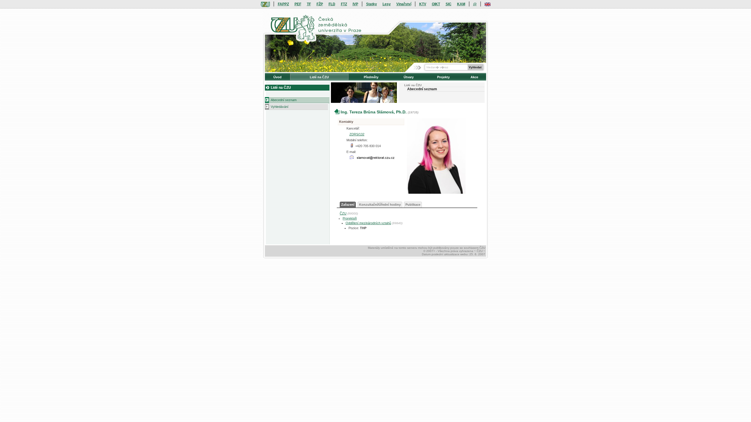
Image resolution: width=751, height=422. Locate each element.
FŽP (320, 4)
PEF (298, 4)
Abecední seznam (284, 100)
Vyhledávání (279, 106)
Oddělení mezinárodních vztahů (368, 223)
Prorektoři (350, 218)
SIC (448, 4)
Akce (474, 77)
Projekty (443, 77)
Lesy (387, 4)
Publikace (412, 204)
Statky (371, 4)
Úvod (277, 77)
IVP (355, 4)
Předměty (371, 77)
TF (309, 4)
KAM (461, 4)
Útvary (409, 77)
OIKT (436, 4)
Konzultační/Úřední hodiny (380, 204)
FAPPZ (283, 4)
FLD (332, 4)
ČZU (343, 213)
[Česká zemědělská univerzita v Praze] (265, 4)
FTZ (344, 4)
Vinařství (403, 4)
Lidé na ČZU (319, 77)
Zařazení (347, 204)
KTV (422, 4)
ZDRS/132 (356, 134)
